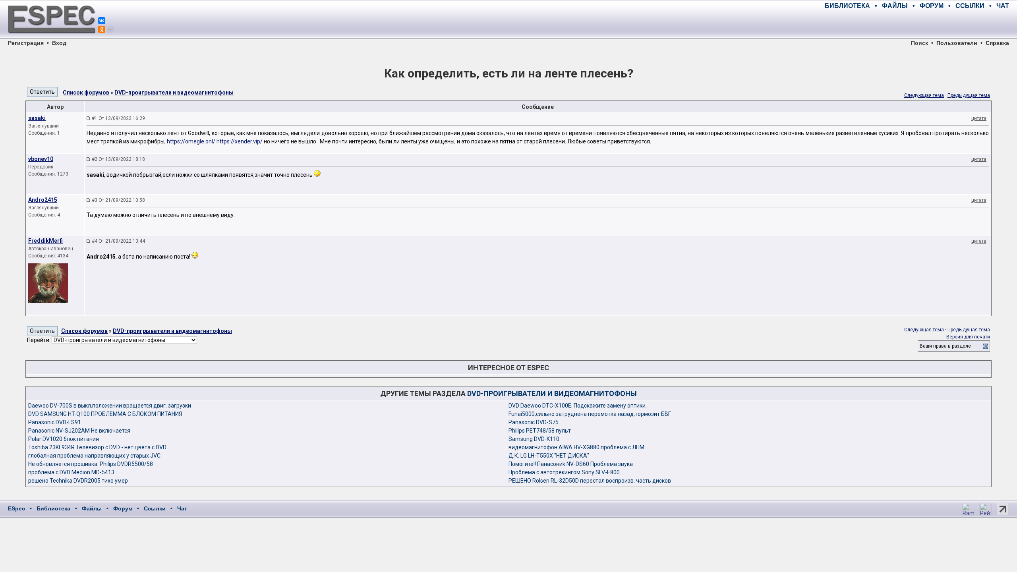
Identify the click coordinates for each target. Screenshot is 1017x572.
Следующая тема (924, 95)
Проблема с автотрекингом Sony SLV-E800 (564, 472)
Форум (122, 508)
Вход (59, 43)
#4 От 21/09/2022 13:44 (118, 241)
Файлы (92, 508)
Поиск (919, 43)
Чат (182, 508)
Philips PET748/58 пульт (539, 430)
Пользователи (956, 43)
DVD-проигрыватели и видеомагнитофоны (174, 92)
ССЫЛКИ (969, 5)
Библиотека (53, 508)
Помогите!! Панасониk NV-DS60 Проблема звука (570, 464)
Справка (997, 43)
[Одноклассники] (101, 29)
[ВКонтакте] (101, 20)
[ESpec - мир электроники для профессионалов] (51, 38)
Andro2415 (42, 200)
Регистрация (26, 43)
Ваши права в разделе (945, 346)
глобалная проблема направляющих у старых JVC (94, 455)
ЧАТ (1002, 5)
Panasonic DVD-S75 (533, 422)
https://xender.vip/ (240, 141)
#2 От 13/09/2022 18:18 (118, 159)
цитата (978, 118)
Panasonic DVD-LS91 (54, 422)
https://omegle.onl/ (191, 141)
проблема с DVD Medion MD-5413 (71, 472)
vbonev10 (40, 159)
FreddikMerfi (45, 241)
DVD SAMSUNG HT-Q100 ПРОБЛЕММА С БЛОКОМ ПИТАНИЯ (105, 414)
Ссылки (155, 508)
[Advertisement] (916, 24)
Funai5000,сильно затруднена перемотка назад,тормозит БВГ (589, 414)
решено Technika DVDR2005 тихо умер (78, 480)
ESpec (16, 508)
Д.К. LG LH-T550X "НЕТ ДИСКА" (548, 455)
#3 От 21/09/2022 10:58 (118, 200)
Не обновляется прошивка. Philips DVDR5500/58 (90, 464)
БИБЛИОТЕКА (847, 5)
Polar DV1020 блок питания (63, 439)
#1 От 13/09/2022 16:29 (118, 118)
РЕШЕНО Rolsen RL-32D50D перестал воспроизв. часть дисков (589, 480)
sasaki (37, 118)
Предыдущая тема (968, 95)
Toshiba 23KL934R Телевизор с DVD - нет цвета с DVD (97, 447)
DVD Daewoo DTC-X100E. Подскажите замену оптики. (577, 405)
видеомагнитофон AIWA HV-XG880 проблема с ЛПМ (576, 447)
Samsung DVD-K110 (533, 439)
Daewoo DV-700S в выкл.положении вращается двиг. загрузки (109, 405)
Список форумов (86, 92)
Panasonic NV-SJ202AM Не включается (79, 430)
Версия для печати (968, 337)
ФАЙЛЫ (895, 5)
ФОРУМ (932, 5)
